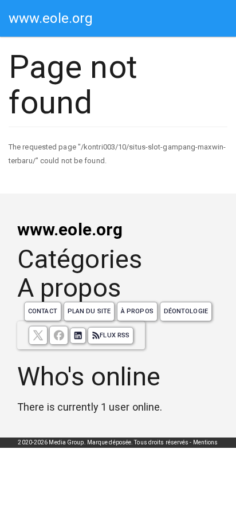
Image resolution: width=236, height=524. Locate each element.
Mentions (205, 442)
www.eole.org (51, 18)
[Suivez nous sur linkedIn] (78, 336)
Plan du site (89, 311)
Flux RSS (114, 335)
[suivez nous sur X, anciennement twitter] (38, 335)
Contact (42, 311)
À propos (137, 311)
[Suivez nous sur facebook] (58, 335)
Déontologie (186, 311)
